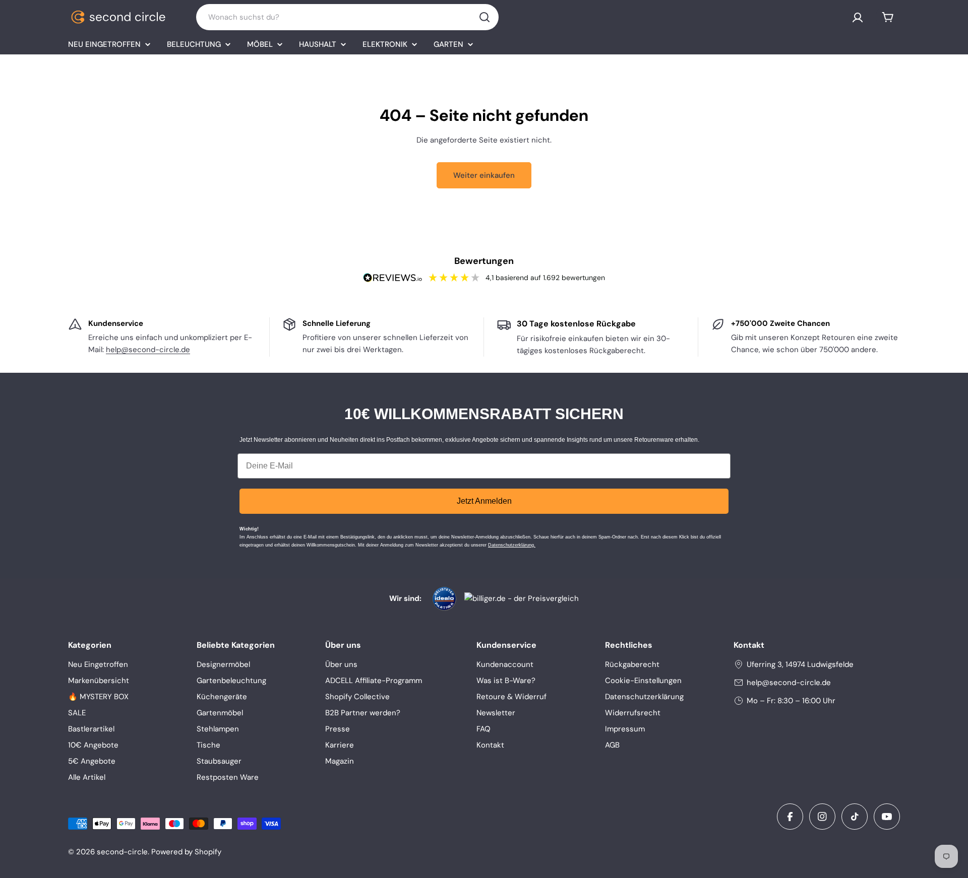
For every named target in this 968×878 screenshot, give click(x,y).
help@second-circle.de (148, 350)
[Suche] (484, 17)
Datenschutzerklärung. (511, 545)
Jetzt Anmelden (484, 501)
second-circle (122, 852)
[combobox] (347, 17)
